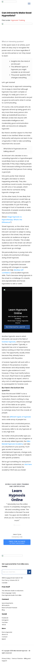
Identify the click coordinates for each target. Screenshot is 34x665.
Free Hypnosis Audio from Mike (11, 595)
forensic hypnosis (9, 342)
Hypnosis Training (18, 20)
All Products (5, 605)
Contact (4, 637)
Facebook (5, 618)
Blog (3, 610)
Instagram (5, 620)
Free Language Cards (9, 593)
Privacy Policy (6, 658)
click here (28, 464)
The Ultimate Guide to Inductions (12, 591)
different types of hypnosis (20, 417)
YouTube (5, 622)
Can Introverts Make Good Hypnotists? (16, 14)
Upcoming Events (7, 603)
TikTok (4, 625)
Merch (4, 639)
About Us (5, 634)
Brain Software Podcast (9, 608)
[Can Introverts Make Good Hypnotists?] (17, 30)
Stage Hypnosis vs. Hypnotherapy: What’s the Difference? (12, 219)
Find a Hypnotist (7, 632)
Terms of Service (17, 658)
